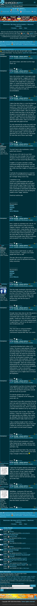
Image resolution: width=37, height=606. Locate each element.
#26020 (11, 58)
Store (34, 11)
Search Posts (15, 11)
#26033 (11, 487)
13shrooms (23, 577)
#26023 (11, 99)
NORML (12, 206)
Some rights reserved (28, 601)
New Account (22, 9)
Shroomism (8, 576)
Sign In (14, 9)
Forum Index (6, 11)
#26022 (11, 72)
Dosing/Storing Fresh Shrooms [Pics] (15, 560)
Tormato (20, 579)
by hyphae (23, 538)
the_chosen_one (8, 577)
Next (25, 28)
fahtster (2, 577)
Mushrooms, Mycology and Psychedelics (14, 24)
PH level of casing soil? (11, 535)
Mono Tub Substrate (5, 43)
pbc (11, 561)
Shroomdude (13, 566)
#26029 (11, 342)
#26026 (11, 247)
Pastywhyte (9, 579)
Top (36, 69)
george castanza (16, 576)
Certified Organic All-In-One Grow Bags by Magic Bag (19, 41)
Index (20, 28)
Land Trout (25, 579)
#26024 (11, 145)
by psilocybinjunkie (25, 533)
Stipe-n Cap (3, 579)
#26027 (11, 286)
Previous (13, 28)
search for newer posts (30, 53)
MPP (11, 209)
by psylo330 (24, 558)
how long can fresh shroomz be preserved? (17, 555)
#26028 (11, 309)
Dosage (6, 545)
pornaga (12, 541)
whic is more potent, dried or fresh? (15, 565)
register (31, 33)
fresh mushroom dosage (11, 550)
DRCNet (12, 207)
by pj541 (24, 543)
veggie (28, 576)
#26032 (11, 464)
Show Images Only (5, 583)
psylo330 (12, 556)
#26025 (11, 220)
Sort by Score (14, 583)
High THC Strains (17, 44)
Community (8, 6)
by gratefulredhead (25, 548)
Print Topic (20, 583)
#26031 (11, 437)
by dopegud (24, 563)
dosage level (7, 530)
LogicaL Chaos (16, 577)
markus (12, 546)
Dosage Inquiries (9, 540)
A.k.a (30, 579)
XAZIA (11, 551)
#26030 (11, 382)
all (30, 565)
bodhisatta (15, 579)
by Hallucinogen (25, 568)
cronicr (32, 577)
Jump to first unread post (7, 49)
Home (2, 6)
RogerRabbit (24, 576)
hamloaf (29, 577)
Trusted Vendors (26, 11)
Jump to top (4, 509)
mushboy (33, 576)
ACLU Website (14, 211)
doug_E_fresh (13, 536)
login (24, 33)
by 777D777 (24, 553)
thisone (12, 531)
